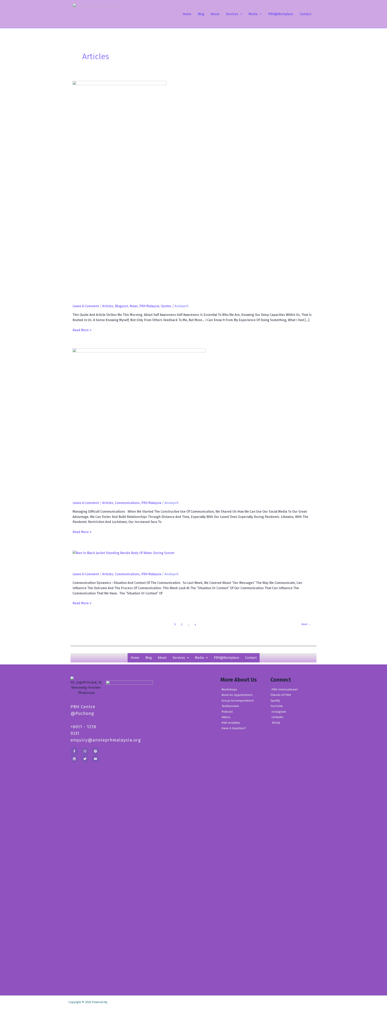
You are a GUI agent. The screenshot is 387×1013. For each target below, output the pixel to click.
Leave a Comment (86, 306)
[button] (240, 14)
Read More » (82, 330)
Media (253, 14)
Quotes (166, 306)
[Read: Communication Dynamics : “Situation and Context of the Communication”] (123, 553)
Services (232, 14)
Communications (127, 503)
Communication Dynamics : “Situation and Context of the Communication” (185, 564)
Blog (201, 14)
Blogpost (121, 306)
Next (306, 624)
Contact (305, 14)
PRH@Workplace (280, 14)
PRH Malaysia (149, 306)
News (134, 306)
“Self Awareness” (98, 296)
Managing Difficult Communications (127, 492)
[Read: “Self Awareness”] (119, 184)
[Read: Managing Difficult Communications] (139, 416)
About (215, 14)
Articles (107, 306)
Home (187, 14)
